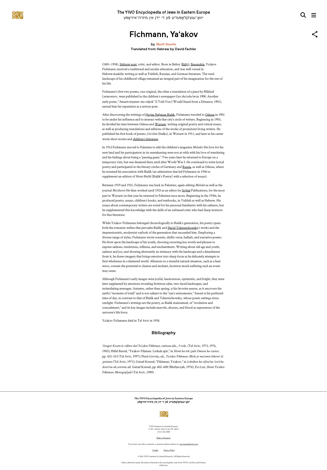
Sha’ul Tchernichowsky (183, 227)
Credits (155, 450)
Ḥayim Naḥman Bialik (160, 114)
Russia (186, 166)
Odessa (209, 114)
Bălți (185, 64)
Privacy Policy (169, 450)
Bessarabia (197, 64)
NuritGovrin (166, 44)
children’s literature (145, 139)
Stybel (186, 190)
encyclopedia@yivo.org (189, 444)
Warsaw (160, 124)
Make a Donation (163, 438)
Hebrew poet (128, 64)
